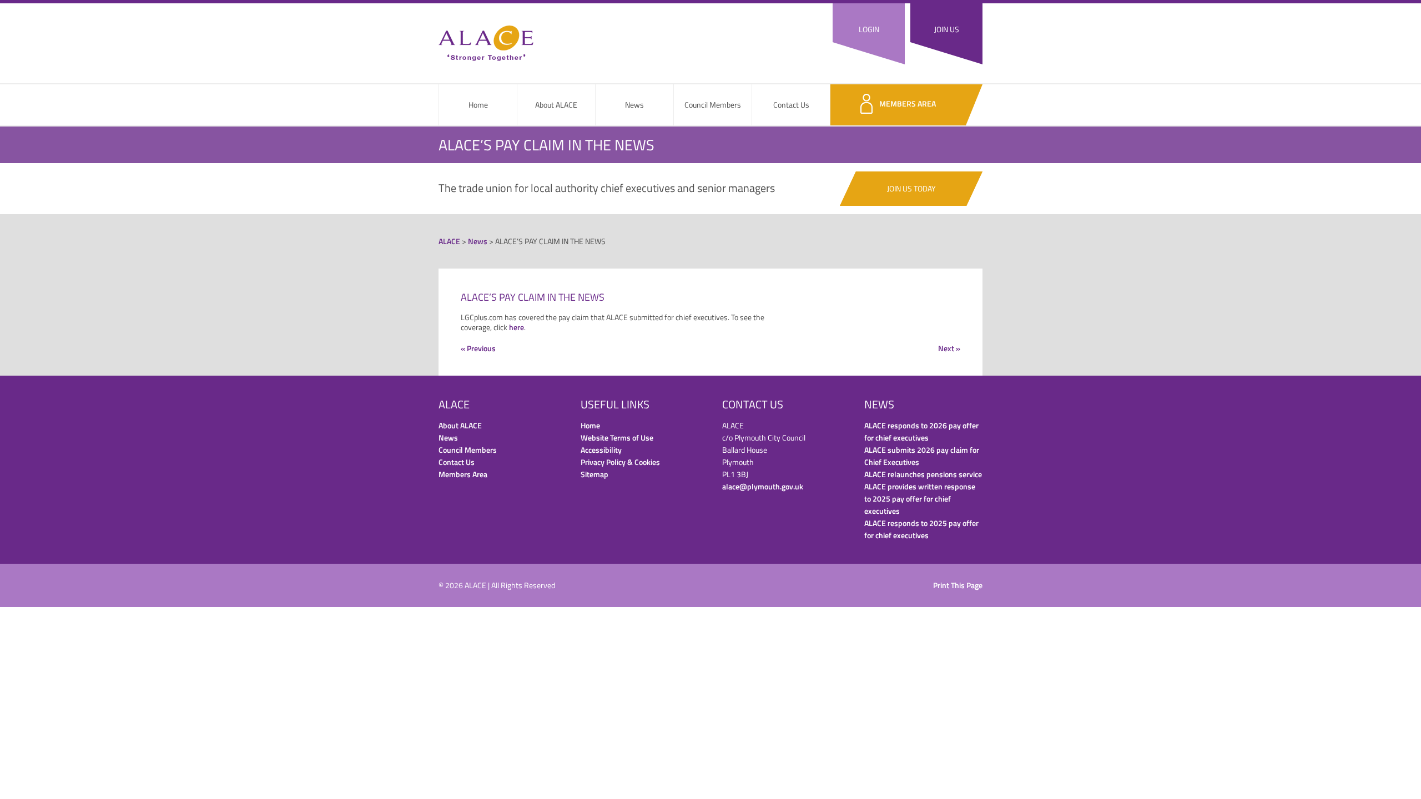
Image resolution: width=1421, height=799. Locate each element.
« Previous (478, 348)
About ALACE (556, 104)
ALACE (486, 43)
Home (478, 104)
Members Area (907, 103)
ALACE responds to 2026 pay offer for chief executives (921, 431)
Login (869, 29)
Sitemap (594, 474)
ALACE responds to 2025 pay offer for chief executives (921, 529)
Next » (949, 348)
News (634, 104)
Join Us (946, 29)
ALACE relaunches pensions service (923, 474)
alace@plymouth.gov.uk (762, 486)
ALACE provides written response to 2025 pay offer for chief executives (919, 499)
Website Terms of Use (617, 437)
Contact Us (791, 104)
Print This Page (957, 585)
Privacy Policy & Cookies (620, 462)
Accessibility (601, 450)
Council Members (712, 104)
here (516, 327)
